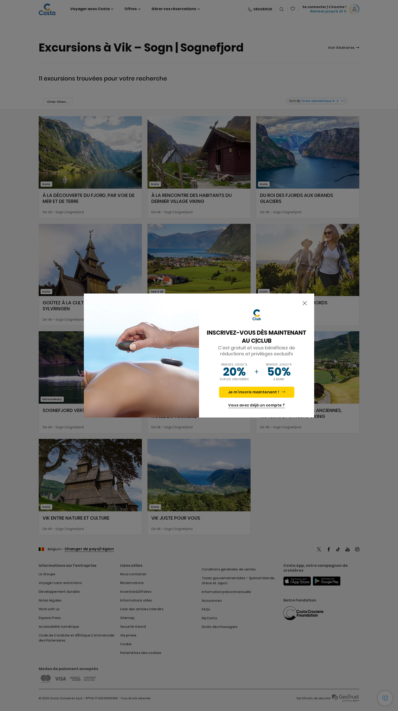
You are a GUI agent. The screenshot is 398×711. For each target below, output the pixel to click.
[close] (305, 303)
